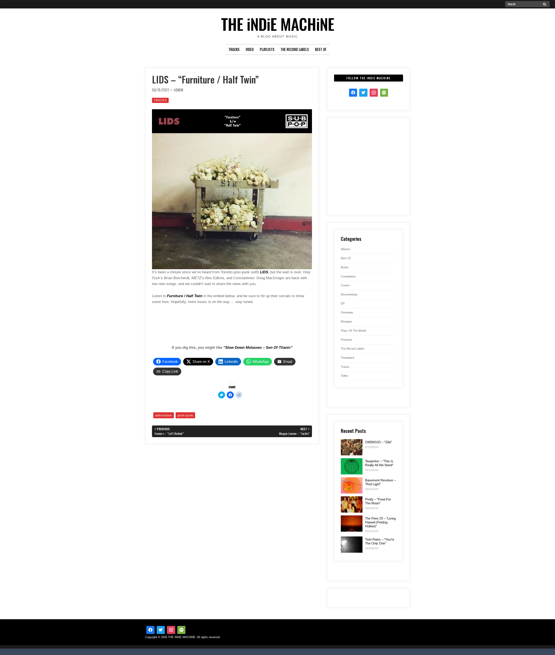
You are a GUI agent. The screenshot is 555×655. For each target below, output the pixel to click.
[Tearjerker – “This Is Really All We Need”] (351, 466)
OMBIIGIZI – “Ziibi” (378, 442)
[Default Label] (181, 630)
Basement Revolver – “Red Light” (380, 482)
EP (343, 303)
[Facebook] (353, 93)
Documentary (349, 294)
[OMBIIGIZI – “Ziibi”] (351, 447)
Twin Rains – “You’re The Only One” (379, 541)
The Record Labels (295, 49)
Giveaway (347, 312)
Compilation (348, 276)
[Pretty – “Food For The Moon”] (351, 504)
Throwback (347, 357)
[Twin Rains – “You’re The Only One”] (351, 544)
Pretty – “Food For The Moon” (378, 501)
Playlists (267, 49)
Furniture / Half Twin (184, 296)
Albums (345, 249)
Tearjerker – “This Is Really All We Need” (379, 463)
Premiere (346, 339)
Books (345, 267)
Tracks (234, 49)
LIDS (264, 272)
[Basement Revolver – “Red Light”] (351, 485)
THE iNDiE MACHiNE (277, 23)
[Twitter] (363, 93)
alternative (163, 415)
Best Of (320, 49)
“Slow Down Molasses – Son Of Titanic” (257, 347)
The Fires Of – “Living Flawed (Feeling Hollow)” (380, 522)
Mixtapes (346, 321)
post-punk (185, 415)
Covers (345, 285)
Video (250, 49)
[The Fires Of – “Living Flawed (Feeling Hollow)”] (351, 523)
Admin (178, 90)
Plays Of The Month (353, 330)
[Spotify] (384, 93)
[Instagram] (374, 93)
